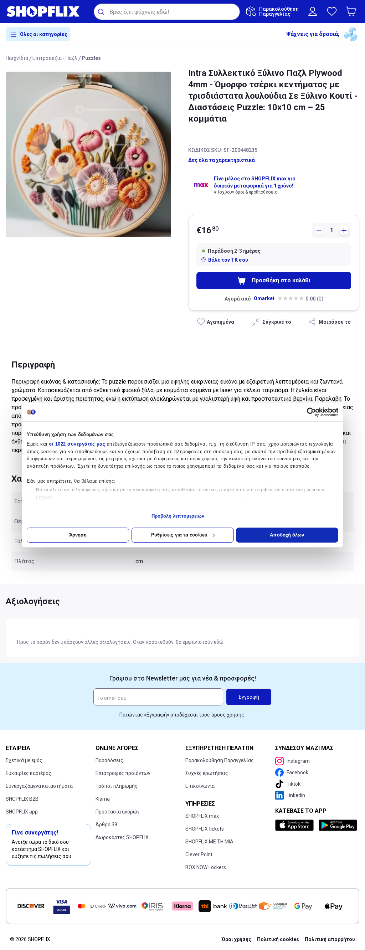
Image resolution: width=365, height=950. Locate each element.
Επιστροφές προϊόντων (123, 773)
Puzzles (91, 58)
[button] (352, 11)
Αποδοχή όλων (287, 535)
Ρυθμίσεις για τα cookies (179, 535)
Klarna (103, 799)
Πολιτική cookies (278, 939)
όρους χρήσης (227, 715)
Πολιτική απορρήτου (330, 939)
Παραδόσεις (109, 760)
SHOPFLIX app (22, 812)
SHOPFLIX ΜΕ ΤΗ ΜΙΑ (209, 841)
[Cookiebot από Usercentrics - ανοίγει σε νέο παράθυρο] (307, 412)
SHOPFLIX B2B (22, 799)
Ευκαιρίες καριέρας (28, 773)
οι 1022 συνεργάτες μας (77, 444)
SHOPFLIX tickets (204, 829)
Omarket (264, 298)
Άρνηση (78, 535)
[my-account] (312, 11)
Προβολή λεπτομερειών (178, 516)
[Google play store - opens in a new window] (337, 825)
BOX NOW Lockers (205, 867)
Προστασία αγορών (118, 812)
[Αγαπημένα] (332, 11)
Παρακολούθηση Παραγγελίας (219, 760)
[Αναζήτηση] (101, 12)
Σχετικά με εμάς (24, 760)
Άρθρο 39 (106, 824)
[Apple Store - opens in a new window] (295, 825)
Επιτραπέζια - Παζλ (54, 58)
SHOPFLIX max (202, 816)
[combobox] (167, 12)
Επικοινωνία (200, 786)
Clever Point (198, 854)
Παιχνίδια (17, 58)
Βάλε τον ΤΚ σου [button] (228, 260)
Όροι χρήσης (236, 939)
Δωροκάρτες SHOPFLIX (122, 837)
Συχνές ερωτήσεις (206, 773)
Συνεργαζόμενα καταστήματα (39, 786)
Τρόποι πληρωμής (117, 786)
